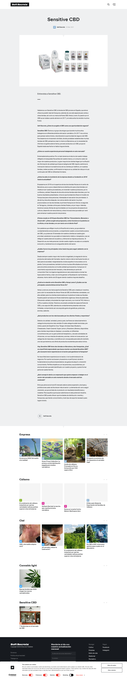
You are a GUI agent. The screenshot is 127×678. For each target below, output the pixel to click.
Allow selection (112, 670)
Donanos (14, 652)
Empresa (24, 434)
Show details (79, 675)
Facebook (106, 647)
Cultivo (91, 647)
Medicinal (92, 656)
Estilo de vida (93, 653)
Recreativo (92, 659)
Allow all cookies (111, 665)
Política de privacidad (18, 655)
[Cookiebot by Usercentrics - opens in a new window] (12, 675)
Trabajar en (14, 658)
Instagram (106, 650)
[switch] (45, 675)
